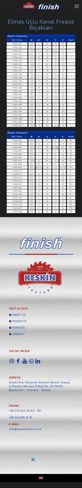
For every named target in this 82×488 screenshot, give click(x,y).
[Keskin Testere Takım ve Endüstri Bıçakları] (41, 6)
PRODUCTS (19, 321)
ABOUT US (19, 314)
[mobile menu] (76, 6)
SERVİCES (18, 327)
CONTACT (18, 334)
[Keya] (41, 459)
